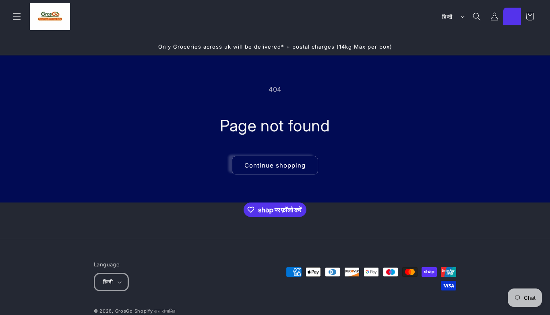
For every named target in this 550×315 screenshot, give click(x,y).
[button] (17, 16)
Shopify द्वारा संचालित (155, 311)
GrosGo (124, 311)
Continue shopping (275, 165)
